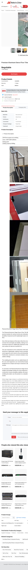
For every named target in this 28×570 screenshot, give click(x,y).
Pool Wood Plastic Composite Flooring (11, 539)
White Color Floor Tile (7, 556)
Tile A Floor (13, 553)
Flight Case (3, 525)
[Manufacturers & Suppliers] (14, 2)
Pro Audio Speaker (19, 523)
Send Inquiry (14, 74)
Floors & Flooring (20, 10)
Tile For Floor (5, 553)
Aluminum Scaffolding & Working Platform (8, 523)
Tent (2, 520)
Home (2, 10)
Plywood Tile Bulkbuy (19, 556)
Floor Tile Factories (7, 549)
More (2, 559)
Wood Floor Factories (18, 549)
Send (14, 437)
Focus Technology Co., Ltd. (18, 564)
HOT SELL (17, 520)
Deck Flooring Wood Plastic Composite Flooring (13, 542)
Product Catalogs (22, 517)
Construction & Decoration (10, 10)
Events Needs (18, 525)
